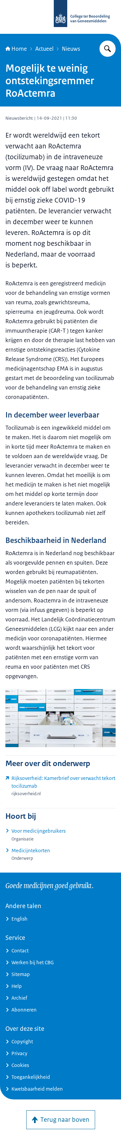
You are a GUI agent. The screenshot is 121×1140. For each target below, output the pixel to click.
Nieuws (71, 48)
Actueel (44, 48)
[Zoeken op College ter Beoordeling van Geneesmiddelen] (107, 49)
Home (19, 48)
